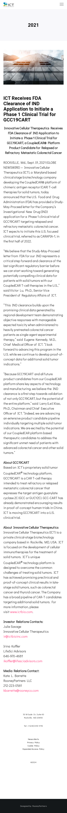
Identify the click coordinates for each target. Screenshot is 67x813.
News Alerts (33, 739)
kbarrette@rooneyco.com (21, 690)
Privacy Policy (33, 742)
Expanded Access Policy (33, 748)
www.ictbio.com (21, 612)
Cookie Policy (33, 745)
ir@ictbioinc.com (15, 636)
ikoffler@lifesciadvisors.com (22, 661)
